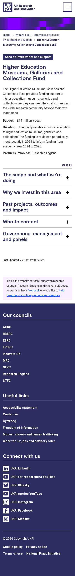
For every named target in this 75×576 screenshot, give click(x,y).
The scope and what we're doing (32, 177)
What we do (22, 34)
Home (6, 34)
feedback (34, 290)
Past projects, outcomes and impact (30, 206)
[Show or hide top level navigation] (67, 7)
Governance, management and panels (32, 236)
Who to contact (20, 221)
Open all (67, 164)
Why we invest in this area (32, 192)
